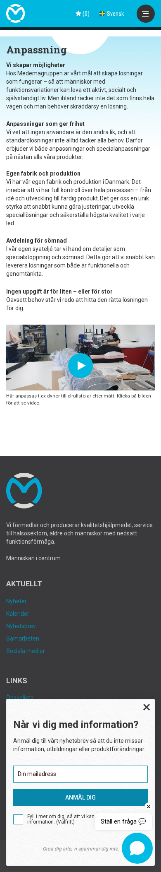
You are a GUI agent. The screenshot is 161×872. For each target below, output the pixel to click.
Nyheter (16, 601)
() (85, 13)
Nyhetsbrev (21, 626)
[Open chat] (137, 848)
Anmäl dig (80, 797)
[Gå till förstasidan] (15, 13)
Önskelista (19, 697)
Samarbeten (22, 638)
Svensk (115, 13)
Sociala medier (25, 651)
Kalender (17, 613)
